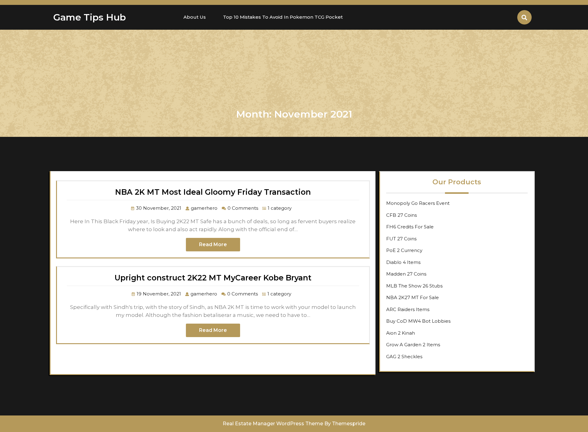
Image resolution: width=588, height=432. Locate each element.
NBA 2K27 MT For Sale (412, 297)
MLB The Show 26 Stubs (414, 286)
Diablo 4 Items (403, 262)
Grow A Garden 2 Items (413, 344)
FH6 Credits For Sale (410, 227)
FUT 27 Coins (401, 239)
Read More (213, 244)
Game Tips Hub (89, 17)
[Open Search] (524, 17)
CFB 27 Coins (401, 215)
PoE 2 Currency (404, 250)
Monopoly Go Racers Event (418, 203)
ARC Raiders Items (407, 309)
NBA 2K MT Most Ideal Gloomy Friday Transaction (213, 192)
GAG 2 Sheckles (404, 356)
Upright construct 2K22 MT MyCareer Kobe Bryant (213, 277)
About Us (194, 17)
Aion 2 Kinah (400, 333)
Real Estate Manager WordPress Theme (273, 423)
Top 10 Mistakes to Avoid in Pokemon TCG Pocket (283, 17)
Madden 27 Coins (406, 274)
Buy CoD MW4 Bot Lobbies (418, 321)
